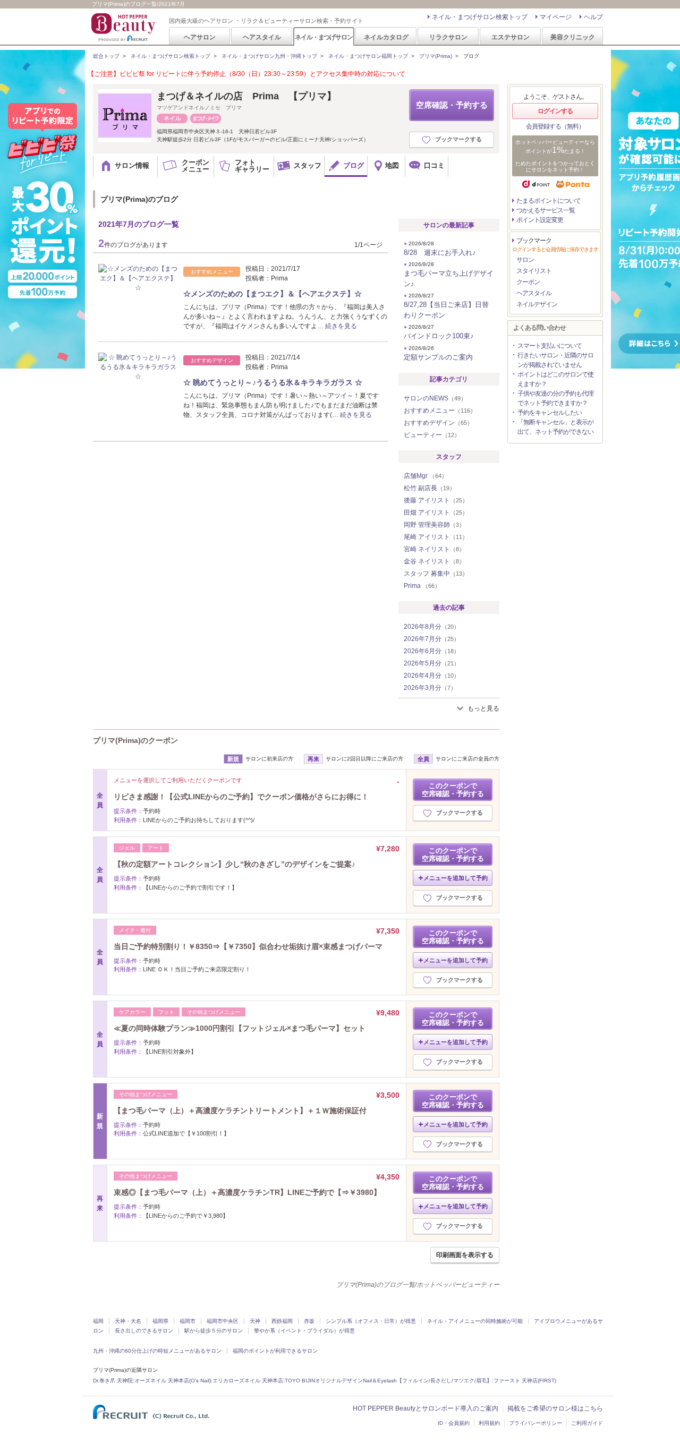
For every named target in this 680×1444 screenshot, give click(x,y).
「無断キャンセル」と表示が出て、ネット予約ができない (555, 426)
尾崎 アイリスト (436, 537)
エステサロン (510, 37)
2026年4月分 (432, 675)
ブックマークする (458, 139)
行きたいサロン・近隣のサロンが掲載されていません (555, 360)
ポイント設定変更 (539, 220)
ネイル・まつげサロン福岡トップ (368, 56)
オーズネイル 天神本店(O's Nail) (172, 1380)
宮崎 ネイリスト (434, 549)
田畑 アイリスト (436, 512)
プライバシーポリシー (535, 1423)
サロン (525, 259)
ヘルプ (593, 17)
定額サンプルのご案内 (438, 357)
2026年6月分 (432, 651)
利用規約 (489, 1423)
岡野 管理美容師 (434, 524)
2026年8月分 (432, 626)
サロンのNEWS (435, 398)
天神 (255, 1321)
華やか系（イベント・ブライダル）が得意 (304, 1331)
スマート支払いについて (549, 345)
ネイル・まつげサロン (323, 37)
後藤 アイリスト (436, 500)
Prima (422, 585)
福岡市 (188, 1321)
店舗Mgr (425, 476)
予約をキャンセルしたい (549, 412)
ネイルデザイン (536, 304)
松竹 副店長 (429, 488)
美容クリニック (572, 37)
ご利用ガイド (587, 1423)
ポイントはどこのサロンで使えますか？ (555, 379)
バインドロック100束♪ (439, 336)
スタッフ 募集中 (436, 573)
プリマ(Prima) (435, 56)
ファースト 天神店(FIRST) (525, 1380)
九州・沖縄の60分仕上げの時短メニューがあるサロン (157, 1351)
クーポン (528, 282)
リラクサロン (448, 37)
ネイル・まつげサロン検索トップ (480, 17)
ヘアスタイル (262, 37)
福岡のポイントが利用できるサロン (275, 1351)
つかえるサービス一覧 (545, 210)
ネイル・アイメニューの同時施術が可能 (475, 1321)
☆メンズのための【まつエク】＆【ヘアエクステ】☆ (272, 293)
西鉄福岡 (282, 1321)
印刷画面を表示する (465, 1255)
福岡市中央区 (223, 1321)
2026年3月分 (430, 687)
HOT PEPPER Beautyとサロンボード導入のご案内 (425, 1408)
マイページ (556, 17)
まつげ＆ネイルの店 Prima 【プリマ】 (246, 96)
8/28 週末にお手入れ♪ (440, 253)
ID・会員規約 (454, 1423)
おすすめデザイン (438, 422)
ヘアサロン (200, 37)
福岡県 (160, 1321)
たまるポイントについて (548, 200)
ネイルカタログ (386, 37)
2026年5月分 (432, 663)
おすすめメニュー (440, 410)
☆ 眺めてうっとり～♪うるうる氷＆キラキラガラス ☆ (272, 382)
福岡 (98, 1321)
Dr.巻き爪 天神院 (113, 1380)
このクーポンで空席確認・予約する (453, 790)
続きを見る (341, 326)
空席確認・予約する (452, 104)
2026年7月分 (432, 639)
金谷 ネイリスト (434, 561)
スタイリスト (533, 271)
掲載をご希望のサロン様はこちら (555, 1408)
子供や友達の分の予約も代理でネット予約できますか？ (555, 398)
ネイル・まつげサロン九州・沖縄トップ (269, 56)
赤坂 (309, 1321)
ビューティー (432, 435)
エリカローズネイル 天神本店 (247, 1380)
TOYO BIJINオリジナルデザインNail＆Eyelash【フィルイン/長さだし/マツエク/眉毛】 (388, 1380)
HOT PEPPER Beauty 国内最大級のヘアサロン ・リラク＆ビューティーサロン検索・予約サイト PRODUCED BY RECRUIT (124, 27)
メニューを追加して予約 (455, 878)
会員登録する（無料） (555, 126)
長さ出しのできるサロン (144, 1331)
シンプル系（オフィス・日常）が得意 (371, 1321)
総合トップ (106, 56)
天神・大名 (128, 1321)
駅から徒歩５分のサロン (213, 1331)
